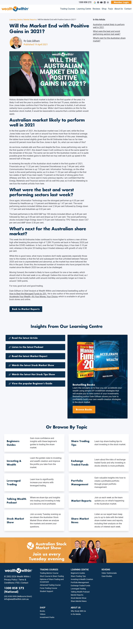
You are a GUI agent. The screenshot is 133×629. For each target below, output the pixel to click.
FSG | (18, 583)
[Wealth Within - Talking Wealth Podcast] (108, 2)
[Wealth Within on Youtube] (101, 2)
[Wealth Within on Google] (95, 2)
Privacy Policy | (11, 579)
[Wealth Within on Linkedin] (105, 2)
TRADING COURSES (49, 569)
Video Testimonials (109, 573)
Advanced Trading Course (50, 585)
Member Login (121, 2)
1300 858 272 (85, 2)
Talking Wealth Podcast (80, 592)
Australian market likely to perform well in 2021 (109, 26)
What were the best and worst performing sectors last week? (106, 32)
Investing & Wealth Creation (82, 579)
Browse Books (84, 409)
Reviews (96, 9)
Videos (42, 614)
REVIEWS (106, 569)
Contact (127, 9)
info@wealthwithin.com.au (16, 599)
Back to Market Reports (26, 309)
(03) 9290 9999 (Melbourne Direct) (18, 596)
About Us (118, 9)
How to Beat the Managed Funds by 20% (27, 293)
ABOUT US (76, 607)
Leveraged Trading (78, 589)
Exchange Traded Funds (80, 586)
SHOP (42, 607)
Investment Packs (47, 617)
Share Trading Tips (78, 576)
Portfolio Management (80, 582)
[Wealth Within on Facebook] (98, 2)
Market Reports (29, 19)
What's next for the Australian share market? (109, 39)
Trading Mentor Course (49, 573)
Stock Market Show (78, 598)
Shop (104, 9)
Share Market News (79, 601)
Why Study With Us (78, 611)
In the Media (76, 614)
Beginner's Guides (78, 573)
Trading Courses (67, 9)
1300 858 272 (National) (14, 589)
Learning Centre (84, 9)
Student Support (46, 591)
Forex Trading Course (48, 588)
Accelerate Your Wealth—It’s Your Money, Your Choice (33, 296)
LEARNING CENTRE (80, 569)
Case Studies (107, 576)
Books (42, 611)
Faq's (110, 9)
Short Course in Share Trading (52, 576)
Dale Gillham (33, 40)
